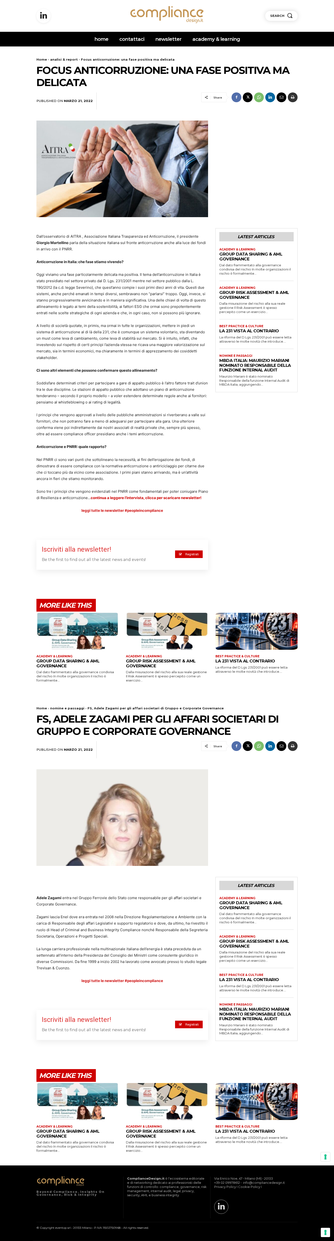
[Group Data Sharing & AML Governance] (77, 631)
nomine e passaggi (235, 356)
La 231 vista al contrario (249, 330)
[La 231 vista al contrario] (256, 631)
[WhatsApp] (259, 97)
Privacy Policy (225, 1187)
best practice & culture (241, 326)
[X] (248, 97)
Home (41, 59)
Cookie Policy (249, 1187)
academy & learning (237, 249)
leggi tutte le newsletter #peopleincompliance (122, 510)
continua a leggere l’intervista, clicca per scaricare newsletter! (146, 497)
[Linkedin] (43, 16)
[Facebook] (236, 97)
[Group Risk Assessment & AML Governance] (167, 631)
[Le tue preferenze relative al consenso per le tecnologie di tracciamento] (325, 1232)
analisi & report (64, 59)
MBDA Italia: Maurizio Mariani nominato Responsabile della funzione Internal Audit (255, 365)
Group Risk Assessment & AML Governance (254, 295)
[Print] (293, 97)
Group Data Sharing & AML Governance (250, 256)
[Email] (281, 97)
